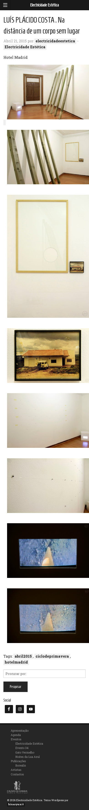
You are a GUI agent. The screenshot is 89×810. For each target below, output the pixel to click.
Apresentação (20, 730)
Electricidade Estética (44, 5)
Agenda (16, 735)
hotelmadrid (16, 662)
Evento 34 (22, 748)
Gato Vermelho (24, 752)
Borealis (20, 765)
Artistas (16, 770)
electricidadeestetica (55, 40)
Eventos (16, 739)
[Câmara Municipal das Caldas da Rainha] (17, 786)
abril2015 (23, 656)
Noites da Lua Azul (27, 757)
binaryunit (16, 804)
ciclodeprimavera (52, 656)
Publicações (18, 761)
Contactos (17, 774)
